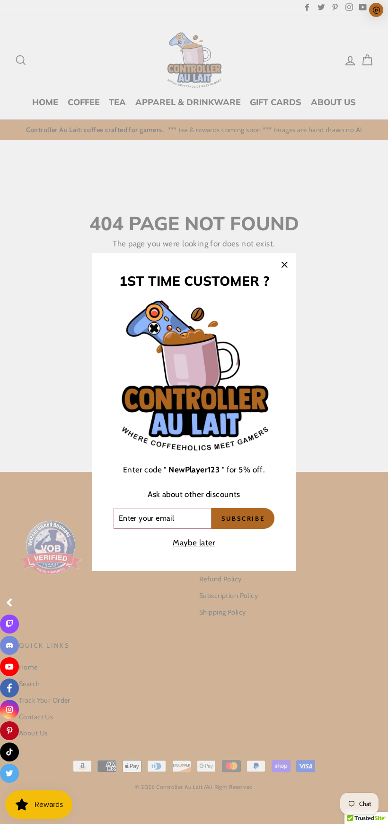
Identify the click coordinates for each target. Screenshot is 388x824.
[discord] (9, 645)
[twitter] (9, 773)
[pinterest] (9, 730)
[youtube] (9, 666)
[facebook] (9, 688)
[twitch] (9, 624)
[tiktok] (9, 752)
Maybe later (194, 542)
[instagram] (9, 709)
